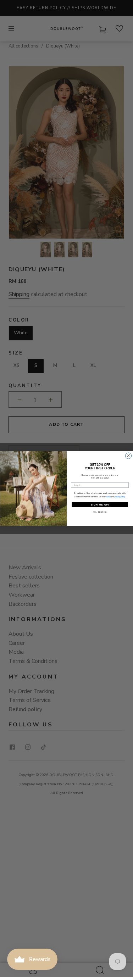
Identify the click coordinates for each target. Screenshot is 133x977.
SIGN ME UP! (99, 504)
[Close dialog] (128, 456)
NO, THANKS (100, 512)
